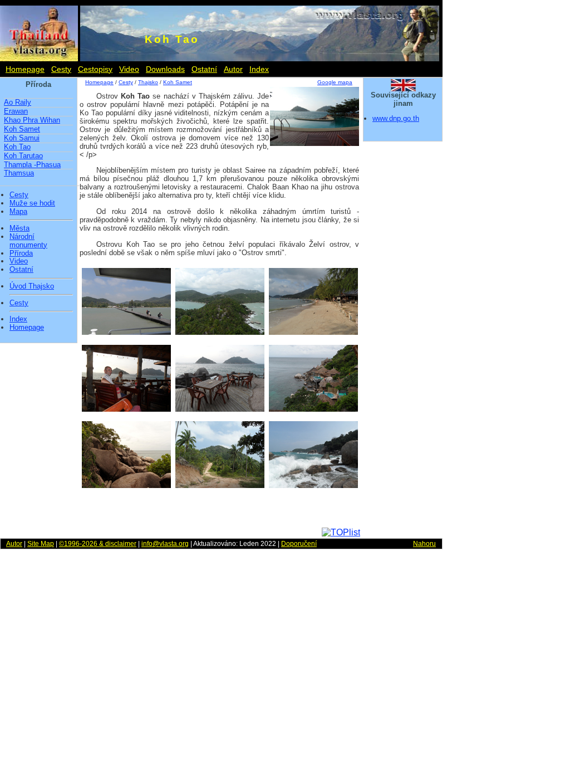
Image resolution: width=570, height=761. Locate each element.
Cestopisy (95, 69)
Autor (233, 69)
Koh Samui (22, 138)
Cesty (61, 69)
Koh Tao (17, 147)
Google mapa (334, 82)
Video (129, 69)
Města (19, 228)
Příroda (21, 253)
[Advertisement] (219, 511)
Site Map (40, 544)
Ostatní (204, 69)
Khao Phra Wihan (32, 120)
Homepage (25, 69)
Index (259, 69)
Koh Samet (22, 129)
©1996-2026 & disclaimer (97, 544)
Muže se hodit (32, 203)
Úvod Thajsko (31, 286)
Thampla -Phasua (32, 164)
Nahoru (424, 544)
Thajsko (148, 82)
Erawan (16, 111)
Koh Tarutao (23, 156)
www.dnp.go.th (395, 118)
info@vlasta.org (165, 544)
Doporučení (299, 544)
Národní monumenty (28, 241)
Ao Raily (17, 102)
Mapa (18, 212)
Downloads (165, 69)
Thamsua (19, 173)
